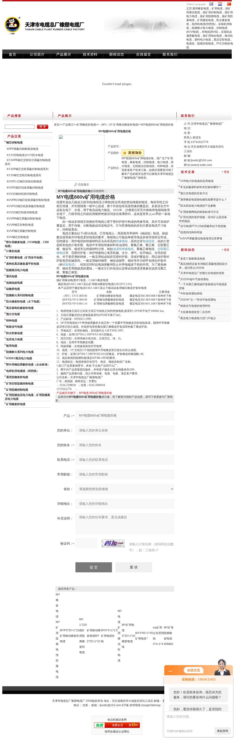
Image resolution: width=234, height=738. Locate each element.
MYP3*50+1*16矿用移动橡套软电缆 (69, 636)
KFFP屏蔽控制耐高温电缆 (22, 149)
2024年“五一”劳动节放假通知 (198, 299)
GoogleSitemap (151, 705)
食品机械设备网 (117, 719)
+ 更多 (225, 171)
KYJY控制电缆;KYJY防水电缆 (25, 155)
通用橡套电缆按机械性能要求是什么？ (203, 199)
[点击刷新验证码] (113, 543)
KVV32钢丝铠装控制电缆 (22, 193)
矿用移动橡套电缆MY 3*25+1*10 (94, 636)
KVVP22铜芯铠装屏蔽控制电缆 (26, 206)
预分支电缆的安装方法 (194, 193)
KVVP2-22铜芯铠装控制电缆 (24, 181)
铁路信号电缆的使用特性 (195, 305)
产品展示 (68, 124)
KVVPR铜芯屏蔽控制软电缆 (24, 218)
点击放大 (83, 184)
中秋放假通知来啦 (191, 293)
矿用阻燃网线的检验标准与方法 (199, 212)
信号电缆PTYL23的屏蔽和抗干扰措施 (203, 226)
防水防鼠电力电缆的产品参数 (198, 205)
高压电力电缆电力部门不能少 (198, 318)
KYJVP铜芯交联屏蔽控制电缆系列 (27, 169)
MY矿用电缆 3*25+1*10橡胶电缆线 (128, 635)
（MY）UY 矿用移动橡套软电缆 (118, 124)
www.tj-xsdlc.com (201, 165)
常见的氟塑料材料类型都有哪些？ (200, 187)
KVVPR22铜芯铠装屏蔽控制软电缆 (28, 200)
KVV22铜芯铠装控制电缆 (22, 212)
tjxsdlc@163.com (201, 160)
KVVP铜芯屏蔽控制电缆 (21, 231)
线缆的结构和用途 (191, 232)
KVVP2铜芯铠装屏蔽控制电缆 (25, 187)
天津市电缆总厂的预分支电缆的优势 (202, 273)
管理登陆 (135, 705)
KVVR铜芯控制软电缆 (20, 224)
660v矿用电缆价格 (100, 393)
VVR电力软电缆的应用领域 (196, 181)
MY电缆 (84, 393)
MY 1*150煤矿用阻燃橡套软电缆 (83, 636)
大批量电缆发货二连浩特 (195, 312)
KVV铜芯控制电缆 (18, 237)
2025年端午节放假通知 (194, 279)
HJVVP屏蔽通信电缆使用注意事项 (201, 238)
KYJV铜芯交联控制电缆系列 (24, 175)
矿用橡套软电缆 (86, 124)
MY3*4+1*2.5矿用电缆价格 (109, 636)
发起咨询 (222, 731)
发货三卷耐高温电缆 (192, 258)
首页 (56, 124)
